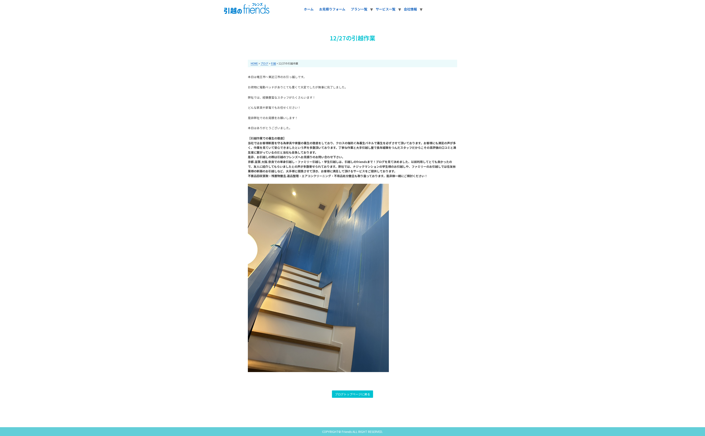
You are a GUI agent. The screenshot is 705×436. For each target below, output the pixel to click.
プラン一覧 (359, 9)
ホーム (309, 9)
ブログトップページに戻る (352, 394)
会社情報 (410, 9)
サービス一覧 (385, 9)
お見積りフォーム (332, 9)
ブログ (264, 63)
